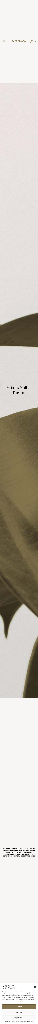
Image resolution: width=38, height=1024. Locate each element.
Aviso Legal (30, 1021)
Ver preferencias (19, 1018)
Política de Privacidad (21, 1021)
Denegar (19, 1012)
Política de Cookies (10, 1021)
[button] (35, 987)
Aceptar (19, 1007)
